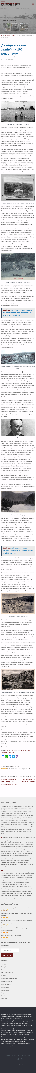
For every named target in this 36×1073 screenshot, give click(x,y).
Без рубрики (4, 967)
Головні (3, 975)
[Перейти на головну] (2, 35)
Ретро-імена (5, 990)
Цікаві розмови (5, 996)
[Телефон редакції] (22, 1059)
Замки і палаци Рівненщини (9, 978)
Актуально (4, 964)
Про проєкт (26, 1055)
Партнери (17, 1055)
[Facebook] (13, 1059)
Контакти (9, 1055)
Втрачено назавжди (7, 972)
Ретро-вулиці (5, 987)
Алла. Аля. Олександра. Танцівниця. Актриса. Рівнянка (17, 908)
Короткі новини (5, 984)
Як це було (4, 998)
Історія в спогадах (6, 981)
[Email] (18, 1059)
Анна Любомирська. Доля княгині (11, 935)
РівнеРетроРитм (10, 3)
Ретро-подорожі (10, 35)
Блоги (3, 970)
